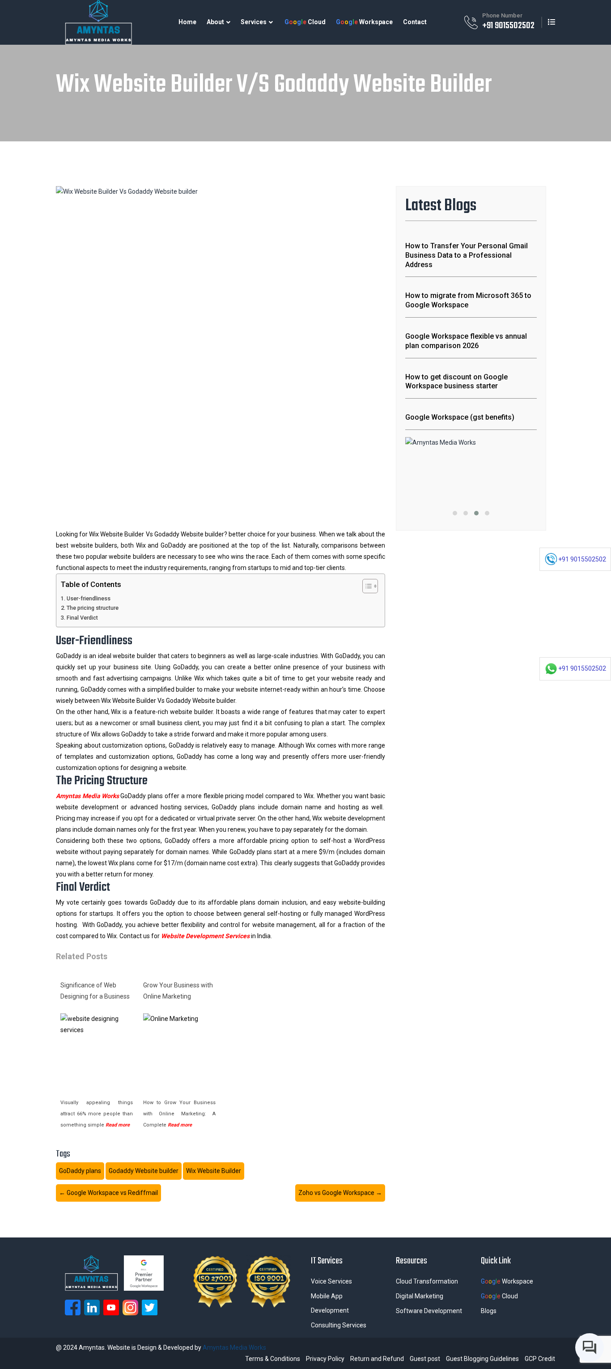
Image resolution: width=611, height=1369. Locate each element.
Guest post (425, 1358)
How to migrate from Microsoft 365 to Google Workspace (468, 300)
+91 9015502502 (508, 26)
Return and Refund (377, 1358)
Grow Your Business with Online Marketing (178, 991)
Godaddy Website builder (143, 1170)
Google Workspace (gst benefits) (459, 417)
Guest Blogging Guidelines (482, 1358)
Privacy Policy (325, 1358)
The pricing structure (93, 607)
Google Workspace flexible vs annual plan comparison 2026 (466, 341)
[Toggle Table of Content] (366, 586)
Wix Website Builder (213, 1170)
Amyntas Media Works (87, 795)
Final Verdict (82, 617)
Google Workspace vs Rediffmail (108, 1192)
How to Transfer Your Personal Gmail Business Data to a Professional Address (466, 255)
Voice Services (331, 1281)
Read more (118, 1125)
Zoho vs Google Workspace (340, 1192)
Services (254, 22)
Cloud (305, 22)
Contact (415, 22)
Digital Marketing (419, 1296)
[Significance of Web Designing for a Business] (96, 1049)
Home (187, 22)
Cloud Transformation (427, 1281)
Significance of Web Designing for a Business (95, 991)
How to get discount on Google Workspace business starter (456, 382)
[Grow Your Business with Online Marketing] (179, 1049)
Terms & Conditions (272, 1358)
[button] (455, 513)
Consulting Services (338, 1325)
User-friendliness (88, 598)
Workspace (364, 22)
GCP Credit (540, 1358)
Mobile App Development (330, 1303)
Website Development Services (205, 936)
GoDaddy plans (80, 1170)
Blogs (488, 1310)
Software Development (429, 1310)
